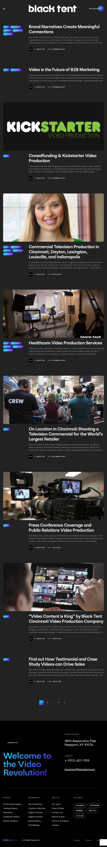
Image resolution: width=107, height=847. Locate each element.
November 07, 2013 (58, 360)
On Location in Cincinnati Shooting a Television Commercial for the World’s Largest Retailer (66, 434)
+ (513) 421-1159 (77, 760)
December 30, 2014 (58, 49)
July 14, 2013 (56, 547)
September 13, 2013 (58, 456)
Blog (6, 27)
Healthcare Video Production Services (65, 343)
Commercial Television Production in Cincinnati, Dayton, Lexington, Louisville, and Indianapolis (64, 252)
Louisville (8, 34)
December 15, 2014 (58, 178)
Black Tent (41, 49)
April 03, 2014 (57, 274)
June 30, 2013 (56, 638)
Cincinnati (16, 27)
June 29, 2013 (56, 681)
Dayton (7, 30)
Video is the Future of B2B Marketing (64, 70)
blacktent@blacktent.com (80, 769)
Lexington (18, 30)
